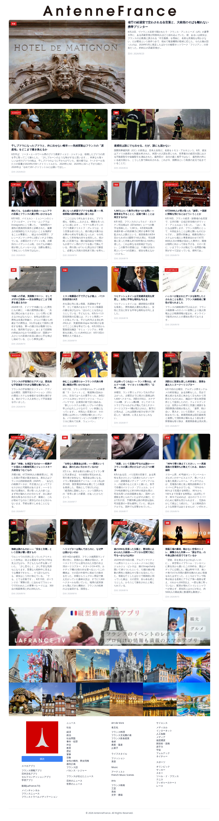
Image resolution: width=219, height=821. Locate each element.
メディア (160, 737)
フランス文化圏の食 (121, 735)
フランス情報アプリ (32, 770)
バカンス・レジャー (77, 770)
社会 (69, 727)
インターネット (164, 730)
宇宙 (158, 749)
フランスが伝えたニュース (80, 776)
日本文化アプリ (29, 773)
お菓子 (114, 747)
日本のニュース (74, 780)
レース (159, 785)
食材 (113, 741)
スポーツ (160, 762)
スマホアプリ (28, 765)
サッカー (160, 769)
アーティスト (118, 771)
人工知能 (160, 733)
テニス (159, 779)
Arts (113, 780)
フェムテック (163, 753)
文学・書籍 (117, 794)
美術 (113, 791)
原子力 (159, 746)
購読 (42, 758)
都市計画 (71, 763)
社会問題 (71, 738)
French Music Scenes (122, 774)
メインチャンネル (31, 790)
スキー (159, 772)
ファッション (118, 758)
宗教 (69, 757)
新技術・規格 (163, 743)
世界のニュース (74, 783)
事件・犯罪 (72, 741)
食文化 (114, 727)
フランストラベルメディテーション (40, 796)
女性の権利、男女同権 (78, 760)
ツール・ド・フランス (167, 776)
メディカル (162, 727)
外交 (69, 744)
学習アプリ (27, 780)
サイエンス (162, 722)
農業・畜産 (117, 744)
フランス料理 (118, 731)
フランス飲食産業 (120, 738)
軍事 (69, 754)
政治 (69, 735)
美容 (113, 761)
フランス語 (72, 767)
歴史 (69, 751)
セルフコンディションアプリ (36, 776)
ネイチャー (162, 756)
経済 (69, 731)
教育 (69, 747)
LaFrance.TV (33, 785)
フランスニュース (31, 793)
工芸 (113, 788)
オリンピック (163, 766)
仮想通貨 (160, 740)
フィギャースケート (166, 782)
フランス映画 (118, 785)
